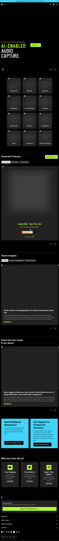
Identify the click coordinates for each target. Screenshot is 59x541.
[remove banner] (58, 1)
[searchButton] (51, 5)
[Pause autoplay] (2, 69)
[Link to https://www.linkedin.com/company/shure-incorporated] (9, 532)
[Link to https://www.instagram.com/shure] (6, 532)
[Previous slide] (50, 69)
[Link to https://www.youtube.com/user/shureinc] (14, 532)
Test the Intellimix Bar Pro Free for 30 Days (29, 1)
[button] (28, 229)
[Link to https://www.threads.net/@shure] (19, 532)
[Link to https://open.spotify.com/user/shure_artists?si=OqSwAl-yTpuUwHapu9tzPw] (11, 532)
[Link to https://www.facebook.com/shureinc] (2, 532)
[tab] (6, 162)
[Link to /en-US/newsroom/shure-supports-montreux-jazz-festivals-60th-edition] (29, 376)
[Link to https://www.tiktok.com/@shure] (16, 532)
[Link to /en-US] (4, 4)
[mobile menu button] (57, 5)
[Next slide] (55, 69)
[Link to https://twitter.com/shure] (4, 532)
